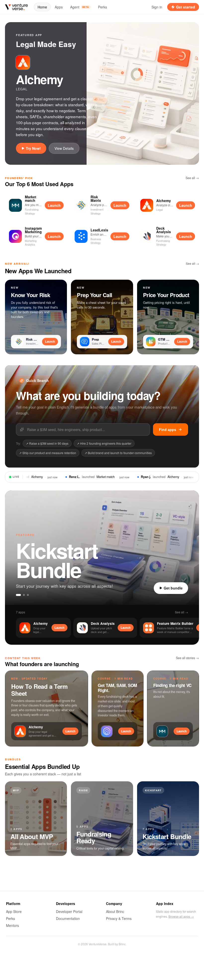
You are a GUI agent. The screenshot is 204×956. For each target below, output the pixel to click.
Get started (185, 6)
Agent (79, 6)
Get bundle (173, 587)
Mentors (12, 925)
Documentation (68, 918)
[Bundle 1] (17, 595)
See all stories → (187, 658)
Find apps (167, 429)
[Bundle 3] (28, 595)
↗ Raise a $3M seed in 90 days (47, 443)
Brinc (122, 944)
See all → (192, 178)
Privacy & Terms (119, 918)
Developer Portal (69, 911)
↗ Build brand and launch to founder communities (118, 453)
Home (42, 6)
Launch (54, 205)
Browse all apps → (181, 916)
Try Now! (33, 148)
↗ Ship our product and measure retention (47, 453)
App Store (14, 911)
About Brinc (115, 911)
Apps (59, 6)
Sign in (157, 6)
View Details (64, 148)
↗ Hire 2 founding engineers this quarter (104, 443)
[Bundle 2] (22, 595)
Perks (102, 6)
